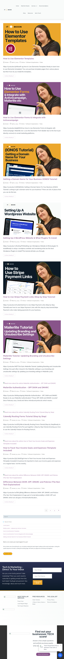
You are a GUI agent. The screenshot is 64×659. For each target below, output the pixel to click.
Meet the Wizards (25, 6)
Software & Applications (32, 62)
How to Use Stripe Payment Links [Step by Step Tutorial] (29, 297)
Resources (30, 13)
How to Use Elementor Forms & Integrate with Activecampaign (18, 534)
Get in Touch (38, 13)
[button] (32, 626)
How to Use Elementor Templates (18, 58)
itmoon (7, 62)
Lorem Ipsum (6, 525)
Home (17, 6)
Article (23, 62)
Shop (24, 13)
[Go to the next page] (58, 510)
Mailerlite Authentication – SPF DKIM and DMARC (26, 387)
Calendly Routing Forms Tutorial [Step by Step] (24, 416)
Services (34, 6)
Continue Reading (10, 76)
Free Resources (38, 596)
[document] (32, 642)
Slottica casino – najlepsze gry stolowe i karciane (14, 528)
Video (41, 62)
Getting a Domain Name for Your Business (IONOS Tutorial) (30, 179)
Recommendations (43, 6)
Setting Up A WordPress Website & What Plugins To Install (30, 238)
